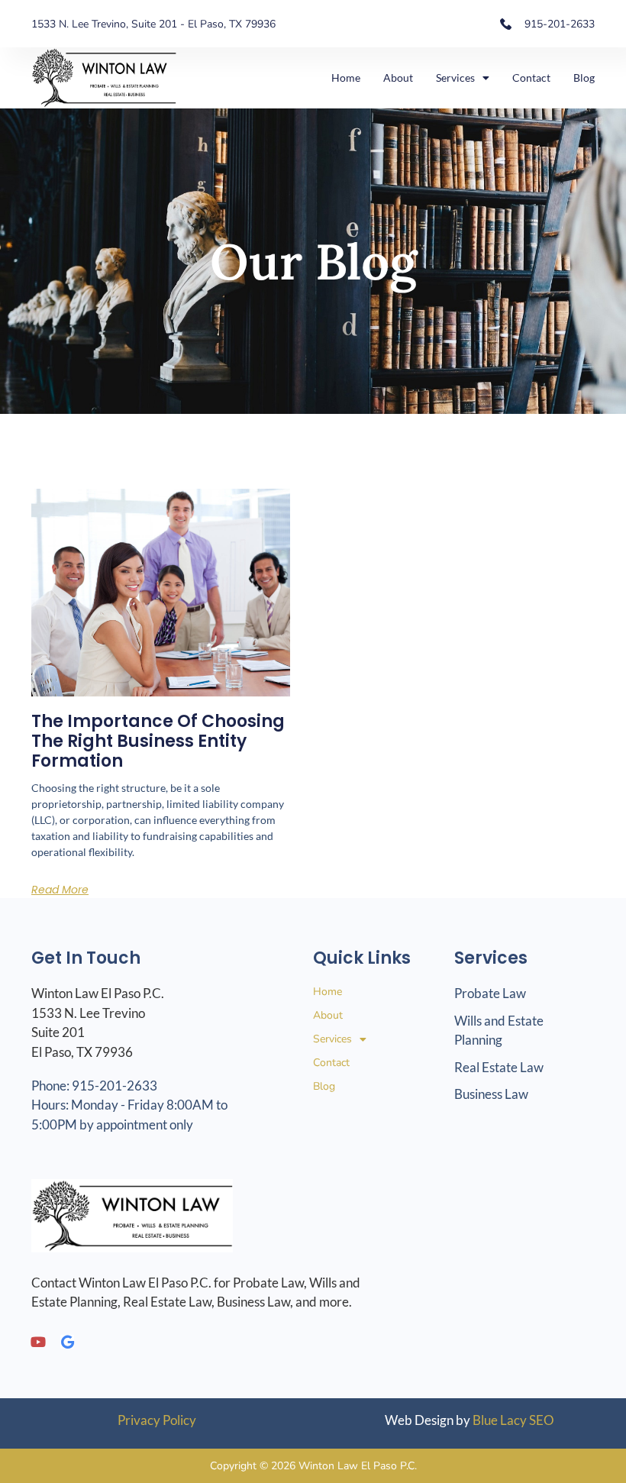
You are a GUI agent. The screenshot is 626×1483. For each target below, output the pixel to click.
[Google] (67, 1342)
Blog (584, 77)
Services (455, 77)
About (398, 77)
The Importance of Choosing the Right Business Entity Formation (158, 741)
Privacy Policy (157, 1420)
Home (345, 77)
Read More (60, 889)
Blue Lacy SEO (513, 1420)
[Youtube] (38, 1342)
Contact (531, 77)
